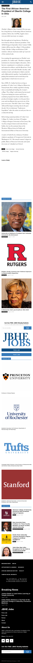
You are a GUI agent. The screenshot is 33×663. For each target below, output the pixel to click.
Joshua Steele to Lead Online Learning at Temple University (16, 594)
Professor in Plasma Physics (8, 393)
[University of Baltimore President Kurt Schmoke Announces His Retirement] (16, 217)
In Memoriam (4, 311)
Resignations (4, 236)
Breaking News (5, 5)
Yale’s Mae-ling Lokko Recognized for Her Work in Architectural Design (21, 549)
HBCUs (14, 514)
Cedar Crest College (10, 149)
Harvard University (20, 149)
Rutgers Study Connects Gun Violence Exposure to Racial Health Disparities (16, 272)
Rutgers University (14, 151)
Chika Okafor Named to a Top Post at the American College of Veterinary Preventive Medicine (16, 601)
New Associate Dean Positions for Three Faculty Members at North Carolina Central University (21, 525)
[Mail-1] (7, 640)
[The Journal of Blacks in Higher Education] (16, 2)
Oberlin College (5, 151)
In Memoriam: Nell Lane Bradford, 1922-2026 (15, 310)
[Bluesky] (3, 640)
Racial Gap (4, 275)
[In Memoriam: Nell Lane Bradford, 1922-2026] (16, 293)
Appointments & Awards (18, 529)
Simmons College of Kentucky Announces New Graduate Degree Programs (22, 511)
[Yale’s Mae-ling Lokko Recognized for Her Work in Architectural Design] (6, 551)
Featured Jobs (6, 358)
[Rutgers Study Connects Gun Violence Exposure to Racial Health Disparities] (16, 255)
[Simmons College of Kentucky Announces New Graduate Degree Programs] (6, 514)
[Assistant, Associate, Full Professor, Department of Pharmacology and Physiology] (16, 412)
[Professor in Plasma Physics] (16, 376)
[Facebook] (11, 640)
